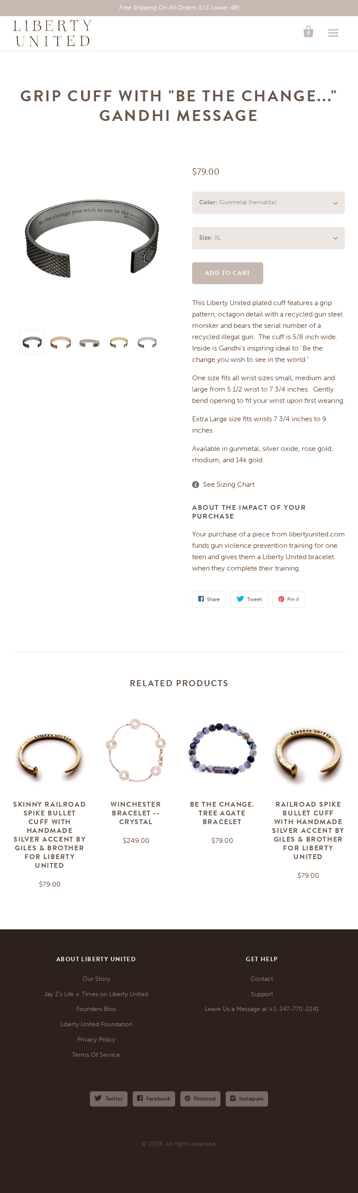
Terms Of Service (96, 1055)
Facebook (158, 1099)
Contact (262, 979)
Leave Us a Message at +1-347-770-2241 (262, 1009)
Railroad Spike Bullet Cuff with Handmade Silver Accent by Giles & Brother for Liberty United (308, 830)
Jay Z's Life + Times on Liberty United (96, 994)
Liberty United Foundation (96, 1024)
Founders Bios (96, 1009)
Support (262, 994)
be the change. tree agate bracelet (222, 813)
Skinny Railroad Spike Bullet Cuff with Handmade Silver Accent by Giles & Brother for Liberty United (49, 835)
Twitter (114, 1099)
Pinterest (205, 1099)
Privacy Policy (96, 1039)
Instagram (251, 1099)
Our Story (96, 979)
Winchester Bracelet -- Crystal (135, 813)
